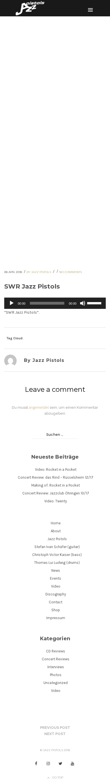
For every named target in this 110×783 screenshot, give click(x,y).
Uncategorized (55, 683)
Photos (55, 675)
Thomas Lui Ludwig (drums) (57, 562)
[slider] (95, 303)
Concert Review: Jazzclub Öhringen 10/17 (55, 493)
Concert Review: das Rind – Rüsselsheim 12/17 (55, 477)
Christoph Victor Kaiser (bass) (57, 555)
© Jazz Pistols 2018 (55, 750)
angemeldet (39, 407)
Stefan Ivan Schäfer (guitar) (57, 547)
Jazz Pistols (57, 539)
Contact (55, 602)
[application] (55, 303)
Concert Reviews (55, 659)
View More (53, 137)
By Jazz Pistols (39, 272)
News (55, 570)
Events (55, 578)
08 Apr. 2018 (13, 272)
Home (56, 523)
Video (55, 586)
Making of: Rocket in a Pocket (55, 485)
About (56, 531)
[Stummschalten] (82, 303)
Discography (55, 594)
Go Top (57, 777)
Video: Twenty (55, 501)
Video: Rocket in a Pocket (55, 469)
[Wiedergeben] (11, 303)
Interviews (55, 667)
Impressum (55, 618)
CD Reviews (55, 651)
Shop (55, 610)
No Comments (70, 272)
